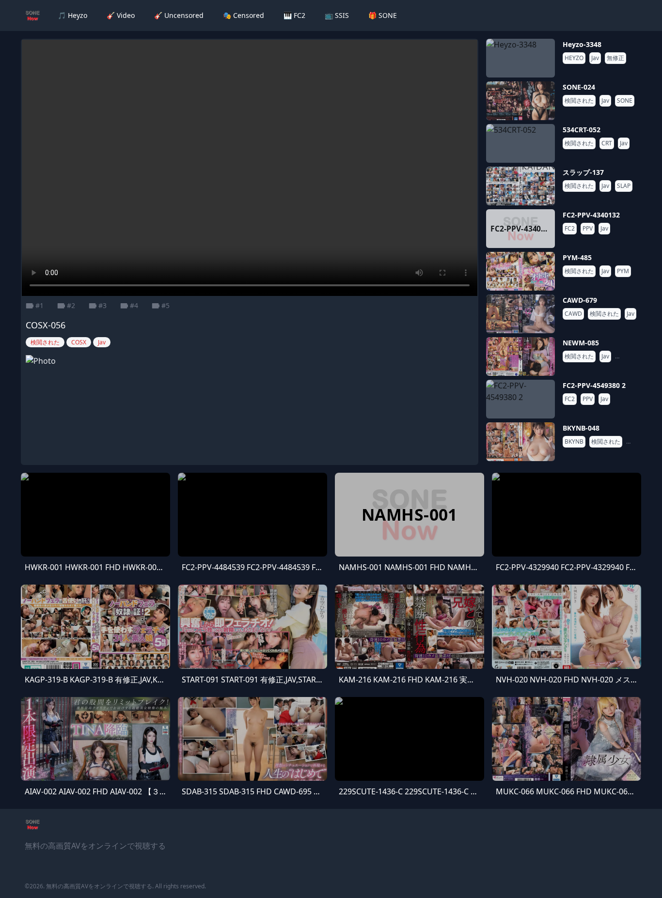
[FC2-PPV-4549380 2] (520, 399)
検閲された (579, 101)
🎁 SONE (382, 15)
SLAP (623, 186)
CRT (606, 143)
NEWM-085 (581, 342)
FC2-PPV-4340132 (591, 214)
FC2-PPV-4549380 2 (594, 385)
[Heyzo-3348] (520, 58)
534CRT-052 (581, 129)
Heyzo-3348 (582, 44)
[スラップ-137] (520, 186)
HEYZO (574, 58)
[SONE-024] (520, 100)
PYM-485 (577, 257)
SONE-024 (579, 87)
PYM (623, 271)
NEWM (626, 356)
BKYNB (574, 442)
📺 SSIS (337, 15)
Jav (595, 58)
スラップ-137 (583, 172)
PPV (588, 228)
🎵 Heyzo (72, 15)
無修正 (615, 58)
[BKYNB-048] (520, 441)
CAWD (573, 314)
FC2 (570, 228)
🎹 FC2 (294, 15)
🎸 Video (121, 15)
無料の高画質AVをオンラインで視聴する (99, 886)
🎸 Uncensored (179, 15)
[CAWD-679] (520, 313)
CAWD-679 (580, 300)
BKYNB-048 (581, 428)
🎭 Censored (243, 15)
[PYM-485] (520, 271)
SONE (624, 101)
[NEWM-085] (520, 356)
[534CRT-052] (520, 143)
